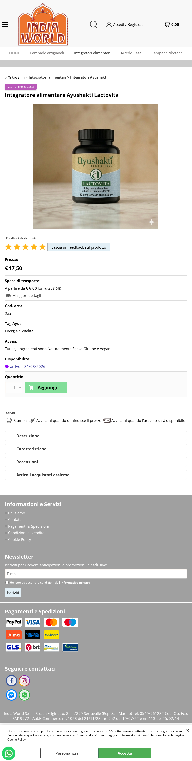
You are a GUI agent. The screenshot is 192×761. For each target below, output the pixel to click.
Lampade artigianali (47, 52)
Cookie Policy (17, 739)
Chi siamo (16, 512)
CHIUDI (188, 730)
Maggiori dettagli (26, 295)
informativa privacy (75, 582)
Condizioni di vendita (26, 532)
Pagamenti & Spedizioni (28, 526)
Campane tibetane (167, 52)
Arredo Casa (131, 52)
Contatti (15, 519)
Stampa (20, 420)
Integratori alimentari (92, 52)
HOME (14, 52)
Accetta (125, 753)
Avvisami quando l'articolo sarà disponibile (148, 420)
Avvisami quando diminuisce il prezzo (69, 420)
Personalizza (67, 753)
